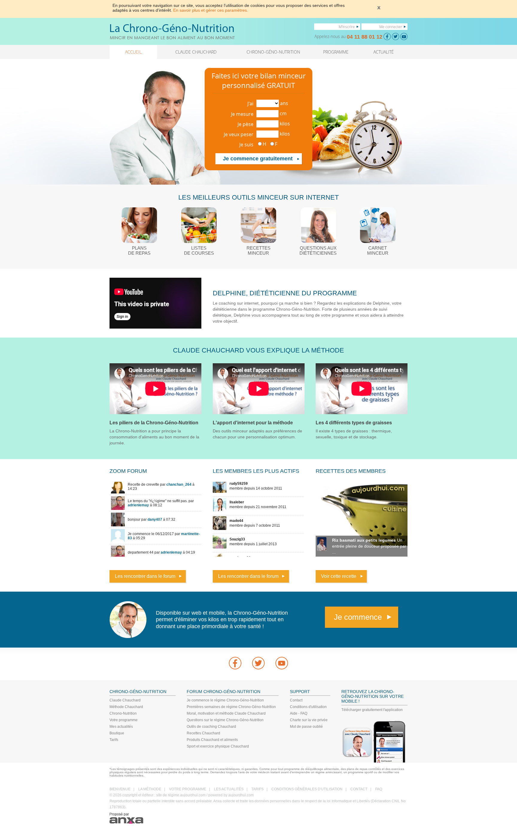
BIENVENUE (120, 789)
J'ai (250, 103)
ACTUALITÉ (383, 52)
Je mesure (242, 114)
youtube (281, 663)
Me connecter (390, 26)
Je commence (358, 617)
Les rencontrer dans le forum (145, 576)
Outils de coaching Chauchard (211, 726)
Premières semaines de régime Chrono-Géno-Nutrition (231, 707)
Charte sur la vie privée (309, 720)
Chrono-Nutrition (123, 713)
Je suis (246, 144)
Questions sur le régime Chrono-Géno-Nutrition (225, 720)
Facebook (235, 663)
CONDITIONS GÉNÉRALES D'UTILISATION (307, 789)
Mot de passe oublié (306, 726)
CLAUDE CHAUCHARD (196, 52)
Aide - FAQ (298, 713)
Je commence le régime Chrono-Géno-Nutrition (225, 700)
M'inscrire (347, 26)
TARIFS (257, 789)
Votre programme (124, 720)
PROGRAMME (336, 52)
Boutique (117, 733)
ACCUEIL (133, 52)
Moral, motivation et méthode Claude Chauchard (226, 713)
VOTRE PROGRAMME (187, 789)
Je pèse (245, 124)
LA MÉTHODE (149, 789)
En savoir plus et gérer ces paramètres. (210, 10)
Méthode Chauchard (126, 707)
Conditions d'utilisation (308, 707)
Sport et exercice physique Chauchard (218, 746)
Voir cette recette (338, 576)
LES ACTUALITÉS (229, 789)
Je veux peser (238, 134)
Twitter (258, 663)
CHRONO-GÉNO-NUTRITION (273, 52)
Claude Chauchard (125, 700)
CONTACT (358, 789)
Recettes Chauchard (203, 733)
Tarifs (114, 740)
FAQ (378, 789)
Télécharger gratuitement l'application (372, 710)
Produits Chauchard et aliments (212, 740)
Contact (296, 700)
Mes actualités (121, 726)
